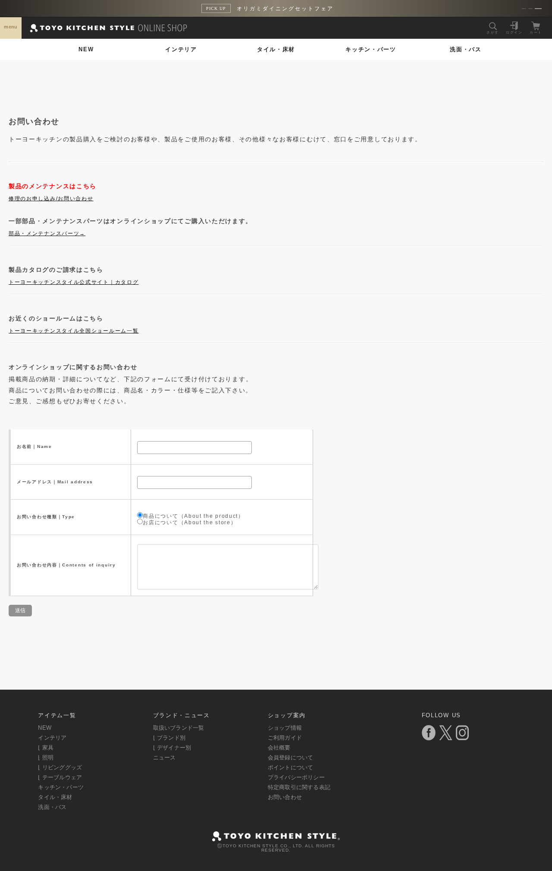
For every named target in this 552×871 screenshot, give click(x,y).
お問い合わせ (285, 797)
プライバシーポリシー (296, 777)
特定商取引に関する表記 (299, 787)
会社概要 (279, 747)
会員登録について (291, 757)
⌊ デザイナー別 (172, 747)
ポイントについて (291, 767)
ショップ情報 (285, 728)
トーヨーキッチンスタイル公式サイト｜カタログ (73, 282)
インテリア (181, 49)
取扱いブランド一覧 (178, 728)
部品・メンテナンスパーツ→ (47, 233)
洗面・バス (466, 49)
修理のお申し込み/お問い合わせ (51, 199)
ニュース (164, 757)
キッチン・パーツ (370, 49)
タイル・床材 (276, 49)
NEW (86, 49)
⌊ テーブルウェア (60, 777)
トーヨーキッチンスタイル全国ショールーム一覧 (73, 331)
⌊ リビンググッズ (60, 767)
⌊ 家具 (45, 747)
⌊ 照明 (45, 757)
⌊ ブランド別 (169, 737)
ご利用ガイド (285, 737)
